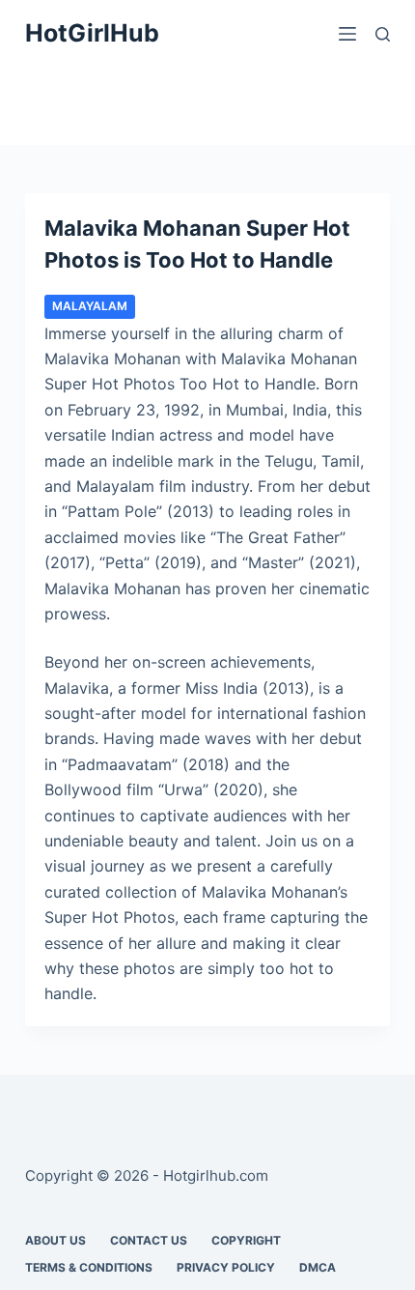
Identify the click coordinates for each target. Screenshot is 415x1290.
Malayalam (89, 306)
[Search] (382, 34)
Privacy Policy (226, 1267)
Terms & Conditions (88, 1267)
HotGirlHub (92, 32)
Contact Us (148, 1240)
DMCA (317, 1267)
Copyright (246, 1240)
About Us (55, 1240)
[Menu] (347, 34)
